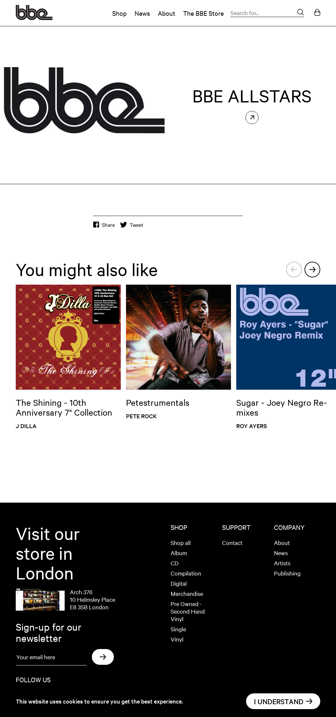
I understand (279, 701)
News (142, 13)
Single (178, 629)
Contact (232, 542)
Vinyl (177, 639)
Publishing (287, 573)
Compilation (186, 573)
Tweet (136, 224)
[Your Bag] (317, 13)
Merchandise (187, 593)
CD (174, 563)
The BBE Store (203, 13)
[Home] (34, 17)
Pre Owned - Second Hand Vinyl (188, 611)
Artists (282, 563)
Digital (179, 583)
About (166, 13)
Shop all (181, 542)
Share (108, 224)
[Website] (252, 117)
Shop (119, 13)
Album (179, 552)
